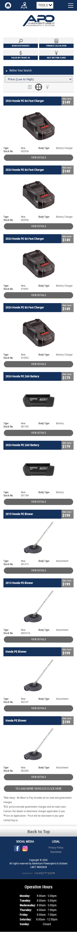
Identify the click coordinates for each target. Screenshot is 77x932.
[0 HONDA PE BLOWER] (38, 676)
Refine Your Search (19, 70)
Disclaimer (56, 851)
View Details (38, 157)
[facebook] (18, 849)
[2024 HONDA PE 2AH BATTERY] (38, 401)
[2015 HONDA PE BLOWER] (38, 539)
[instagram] (26, 849)
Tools (43, 5)
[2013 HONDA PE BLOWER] (38, 607)
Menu (67, 5)
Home (8, 5)
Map (24, 5)
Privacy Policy (56, 847)
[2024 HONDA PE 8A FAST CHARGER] (38, 126)
